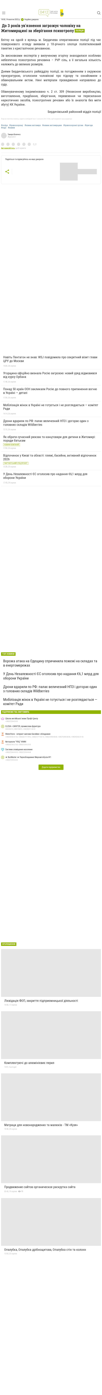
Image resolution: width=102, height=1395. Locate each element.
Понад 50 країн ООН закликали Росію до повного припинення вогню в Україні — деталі (50, 391)
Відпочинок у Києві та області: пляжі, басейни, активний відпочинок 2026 (49, 457)
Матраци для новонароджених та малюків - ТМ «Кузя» (41, 1125)
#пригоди (89, 125)
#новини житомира (33, 125)
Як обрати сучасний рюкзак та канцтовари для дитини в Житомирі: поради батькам (49, 439)
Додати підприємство (51, 767)
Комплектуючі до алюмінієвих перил (29, 1063)
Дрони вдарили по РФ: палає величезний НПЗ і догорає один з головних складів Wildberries (45, 423)
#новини (11, 128)
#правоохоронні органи (73, 125)
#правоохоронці (16, 125)
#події (3, 128)
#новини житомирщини (52, 125)
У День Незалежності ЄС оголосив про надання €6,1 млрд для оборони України (45, 476)
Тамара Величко (14, 134)
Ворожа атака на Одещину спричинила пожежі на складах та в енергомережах (50, 663)
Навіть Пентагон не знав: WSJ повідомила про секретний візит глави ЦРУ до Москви (50, 359)
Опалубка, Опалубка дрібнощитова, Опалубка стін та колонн (45, 1250)
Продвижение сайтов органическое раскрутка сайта (39, 1187)
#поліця (4, 125)
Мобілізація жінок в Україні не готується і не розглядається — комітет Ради (50, 407)
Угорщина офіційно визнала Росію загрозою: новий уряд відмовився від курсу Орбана (50, 375)
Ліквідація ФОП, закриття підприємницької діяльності (41, 1001)
